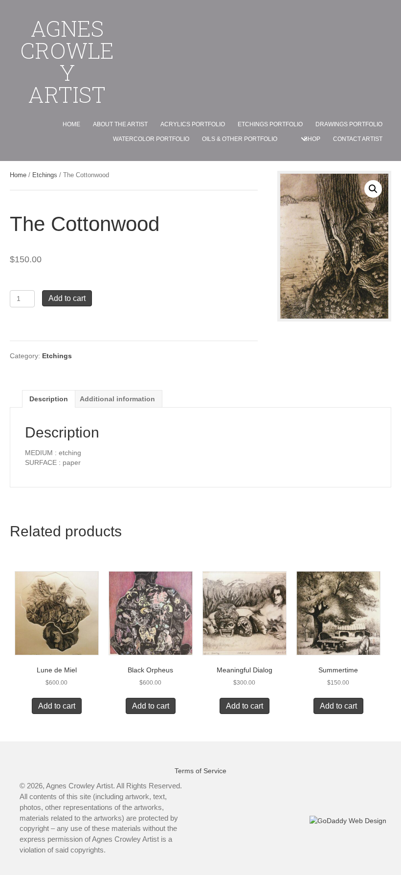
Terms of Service (200, 771)
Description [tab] (48, 399)
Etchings (44, 175)
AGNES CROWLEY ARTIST (67, 61)
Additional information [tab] (117, 399)
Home (18, 175)
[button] (304, 139)
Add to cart (67, 298)
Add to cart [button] (56, 706)
